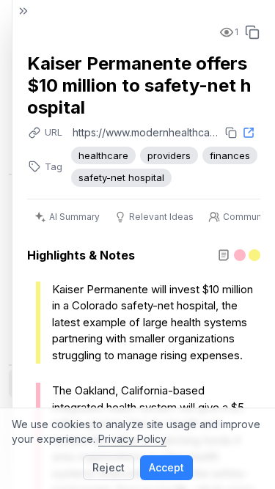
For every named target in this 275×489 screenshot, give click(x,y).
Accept (166, 467)
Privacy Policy (132, 439)
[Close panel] (23, 11)
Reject (108, 467)
